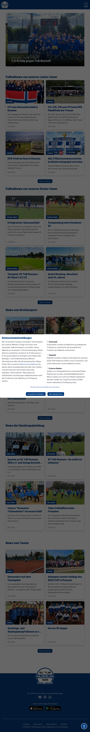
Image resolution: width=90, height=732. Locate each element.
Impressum (56, 387)
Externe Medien (55, 368)
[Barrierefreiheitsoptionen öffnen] (84, 726)
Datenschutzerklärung (28, 364)
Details (32, 387)
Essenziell (53, 342)
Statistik (52, 355)
